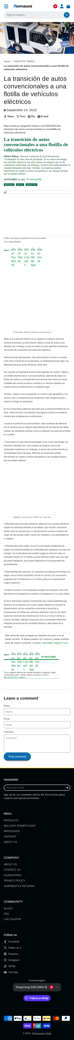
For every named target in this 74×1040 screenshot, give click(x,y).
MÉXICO (20, 185)
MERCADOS (9, 185)
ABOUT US (10, 841)
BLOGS (8, 908)
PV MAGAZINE (34, 179)
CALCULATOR (12, 919)
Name (7, 706)
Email (6, 719)
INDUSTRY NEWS (24, 61)
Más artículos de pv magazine (14, 677)
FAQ (6, 913)
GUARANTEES (13, 875)
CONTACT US (12, 869)
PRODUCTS (11, 820)
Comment (8, 732)
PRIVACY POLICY (14, 880)
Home (7, 61)
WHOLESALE (12, 831)
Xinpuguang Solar (41, 1033)
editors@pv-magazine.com (55, 642)
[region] (37, 272)
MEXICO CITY (31, 185)
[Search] (67, 15)
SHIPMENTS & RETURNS (19, 886)
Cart (68, 6)
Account (62, 6)
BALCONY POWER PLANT (20, 825)
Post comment (17, 756)
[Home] (22, 6)
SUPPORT (10, 836)
